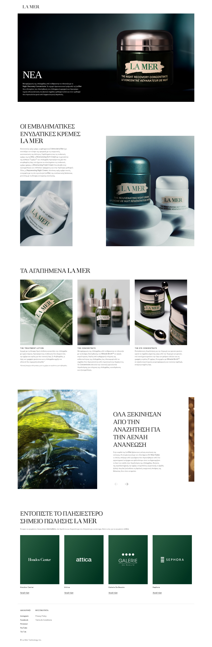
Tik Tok (23, 631)
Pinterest (24, 623)
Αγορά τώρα (24, 592)
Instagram (24, 616)
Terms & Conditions (43, 620)
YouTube (23, 627)
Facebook (24, 620)
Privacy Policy (40, 616)
